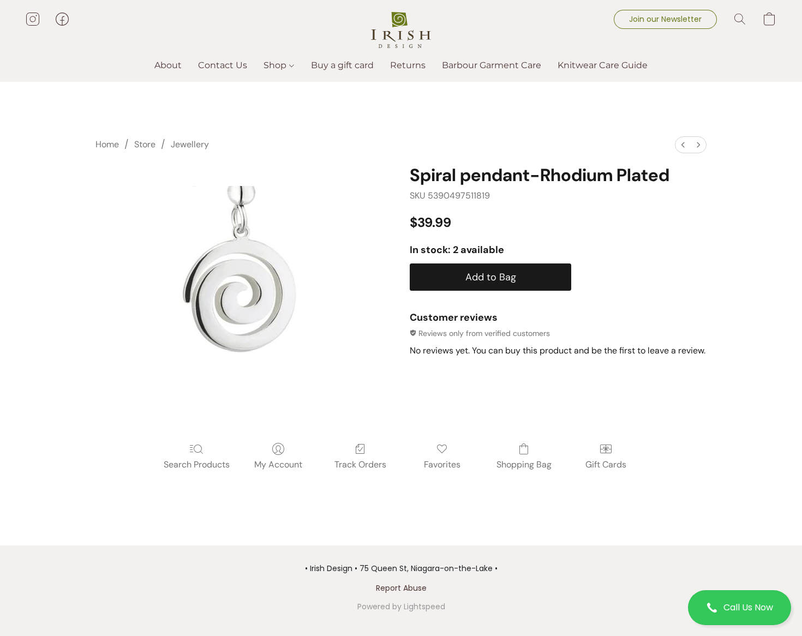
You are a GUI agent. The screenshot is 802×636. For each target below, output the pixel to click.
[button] (739, 607)
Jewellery (190, 144)
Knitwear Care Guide (603, 65)
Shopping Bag (524, 464)
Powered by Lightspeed (401, 606)
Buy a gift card (342, 65)
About (168, 65)
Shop (276, 65)
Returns (408, 65)
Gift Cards (605, 464)
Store (144, 144)
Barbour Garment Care (491, 65)
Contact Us (222, 65)
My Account (278, 464)
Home (107, 144)
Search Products (197, 464)
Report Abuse (401, 588)
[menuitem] (683, 145)
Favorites (442, 464)
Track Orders (360, 464)
